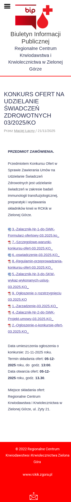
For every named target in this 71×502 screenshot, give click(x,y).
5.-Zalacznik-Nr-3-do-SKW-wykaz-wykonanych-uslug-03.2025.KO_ (31, 280)
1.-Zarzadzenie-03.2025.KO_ (35, 306)
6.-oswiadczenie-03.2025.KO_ (36, 255)
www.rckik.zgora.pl (37, 474)
